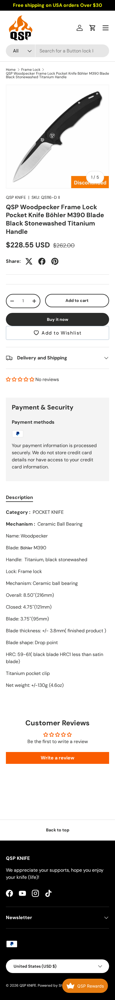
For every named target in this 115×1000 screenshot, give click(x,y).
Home (11, 69)
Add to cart (76, 300)
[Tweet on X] (28, 261)
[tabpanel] (57, 599)
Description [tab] (19, 497)
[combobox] (57, 50)
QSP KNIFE (16, 197)
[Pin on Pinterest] (54, 261)
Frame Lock (30, 69)
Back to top (57, 830)
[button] (92, 27)
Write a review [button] (57, 758)
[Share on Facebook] (41, 261)
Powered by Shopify (54, 985)
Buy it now (57, 319)
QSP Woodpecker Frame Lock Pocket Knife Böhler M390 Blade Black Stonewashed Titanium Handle (57, 75)
